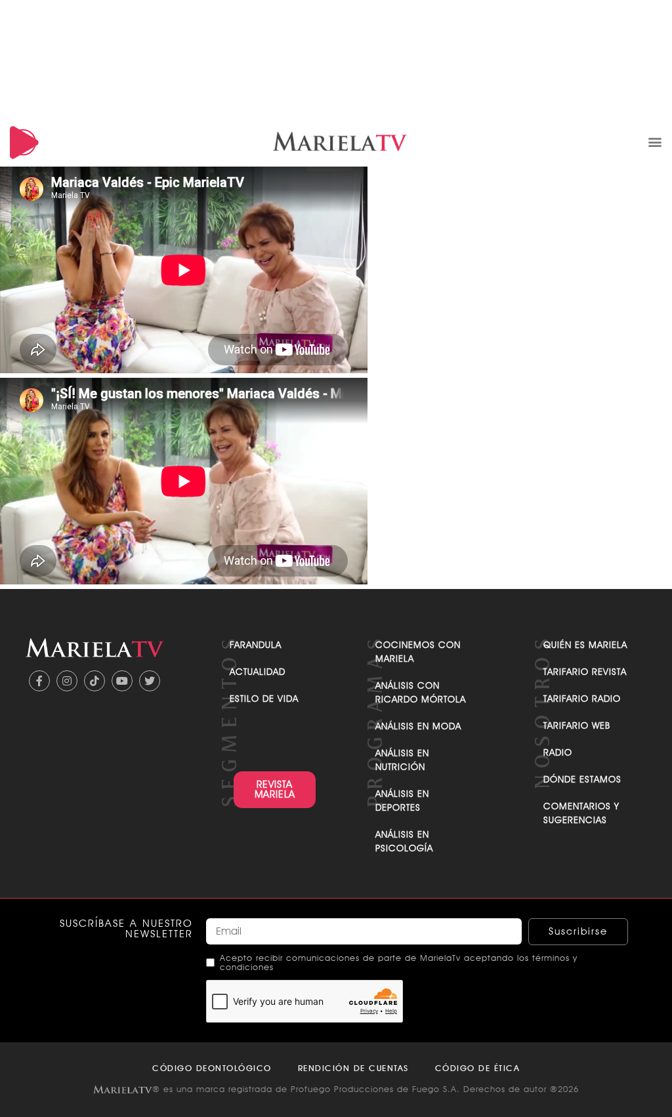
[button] (654, 141)
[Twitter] (149, 680)
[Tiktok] (94, 680)
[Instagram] (66, 680)
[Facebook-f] (39, 680)
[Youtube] (122, 680)
